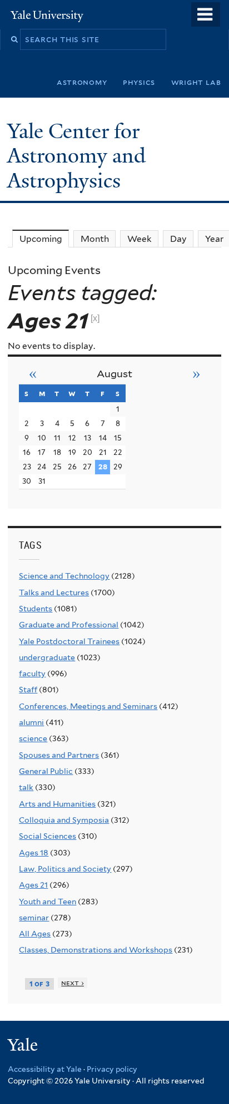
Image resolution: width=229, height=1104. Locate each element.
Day (178, 239)
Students (35, 608)
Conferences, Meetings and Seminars (88, 706)
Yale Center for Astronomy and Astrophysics (76, 156)
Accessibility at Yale (45, 1069)
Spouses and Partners (59, 755)
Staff (28, 689)
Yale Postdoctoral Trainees (69, 641)
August (114, 373)
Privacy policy (112, 1069)
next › (72, 983)
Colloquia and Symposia (64, 820)
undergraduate (47, 657)
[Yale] (24, 1046)
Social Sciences (47, 836)
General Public (46, 771)
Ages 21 (33, 884)
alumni (31, 722)
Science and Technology (64, 575)
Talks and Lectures (54, 592)
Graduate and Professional (68, 624)
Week (139, 239)
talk (26, 787)
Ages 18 (33, 852)
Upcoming (44, 239)
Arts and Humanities (57, 803)
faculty (32, 673)
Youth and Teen (47, 901)
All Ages (35, 933)
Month (95, 239)
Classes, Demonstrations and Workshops (95, 949)
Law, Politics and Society (65, 868)
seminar (34, 917)
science (33, 738)
